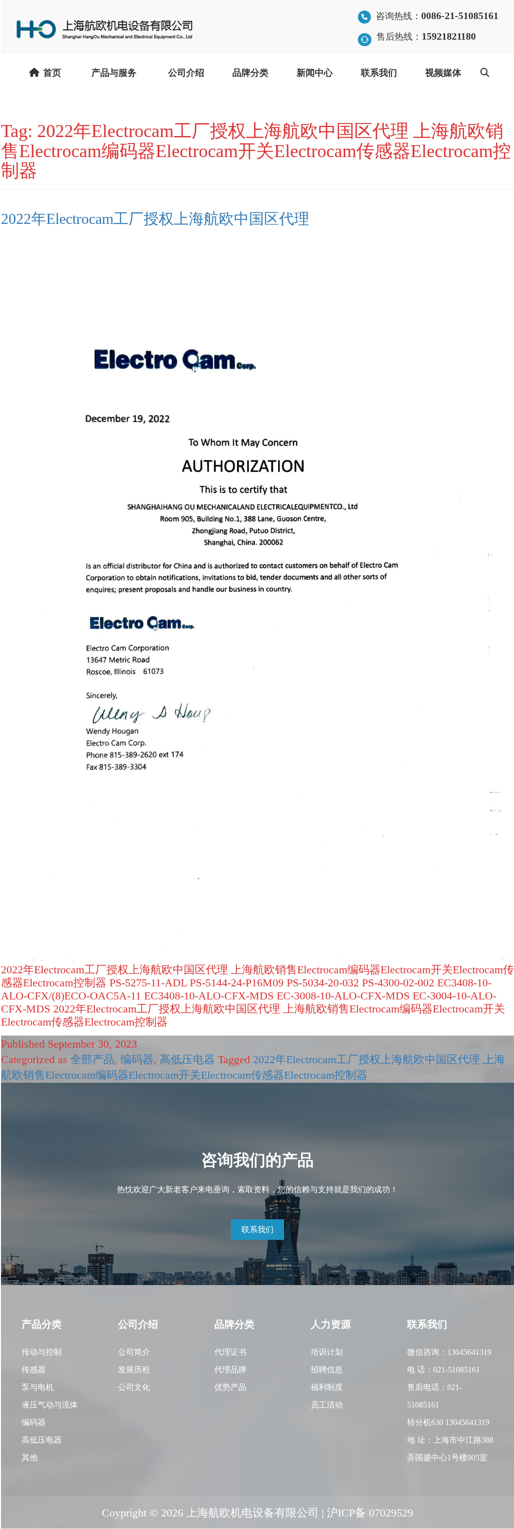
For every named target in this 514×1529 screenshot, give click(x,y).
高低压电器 (187, 1059)
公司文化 (134, 1386)
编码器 (137, 1059)
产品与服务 (114, 72)
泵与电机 (38, 1386)
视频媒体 (443, 72)
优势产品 (230, 1386)
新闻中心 (315, 72)
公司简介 (134, 1351)
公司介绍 (186, 72)
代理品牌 (230, 1369)
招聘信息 (327, 1369)
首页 (52, 72)
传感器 (34, 1369)
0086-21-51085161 (459, 15)
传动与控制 (42, 1351)
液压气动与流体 (50, 1404)
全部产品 (92, 1059)
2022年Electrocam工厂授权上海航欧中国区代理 (155, 218)
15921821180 (449, 35)
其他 (30, 1457)
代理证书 (230, 1351)
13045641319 (469, 1351)
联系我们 (379, 72)
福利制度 (327, 1386)
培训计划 (327, 1351)
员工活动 (327, 1404)
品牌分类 (250, 72)
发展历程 (134, 1369)
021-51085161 (456, 1369)
